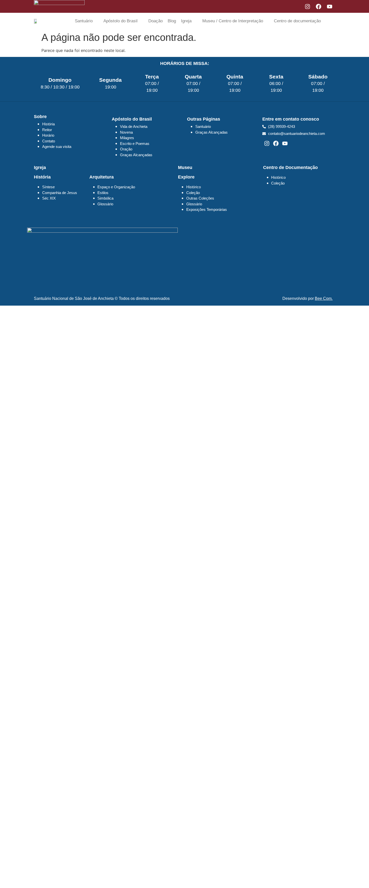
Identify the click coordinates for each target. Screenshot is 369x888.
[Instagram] (307, 6)
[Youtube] (329, 6)
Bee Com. (324, 298)
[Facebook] (318, 6)
